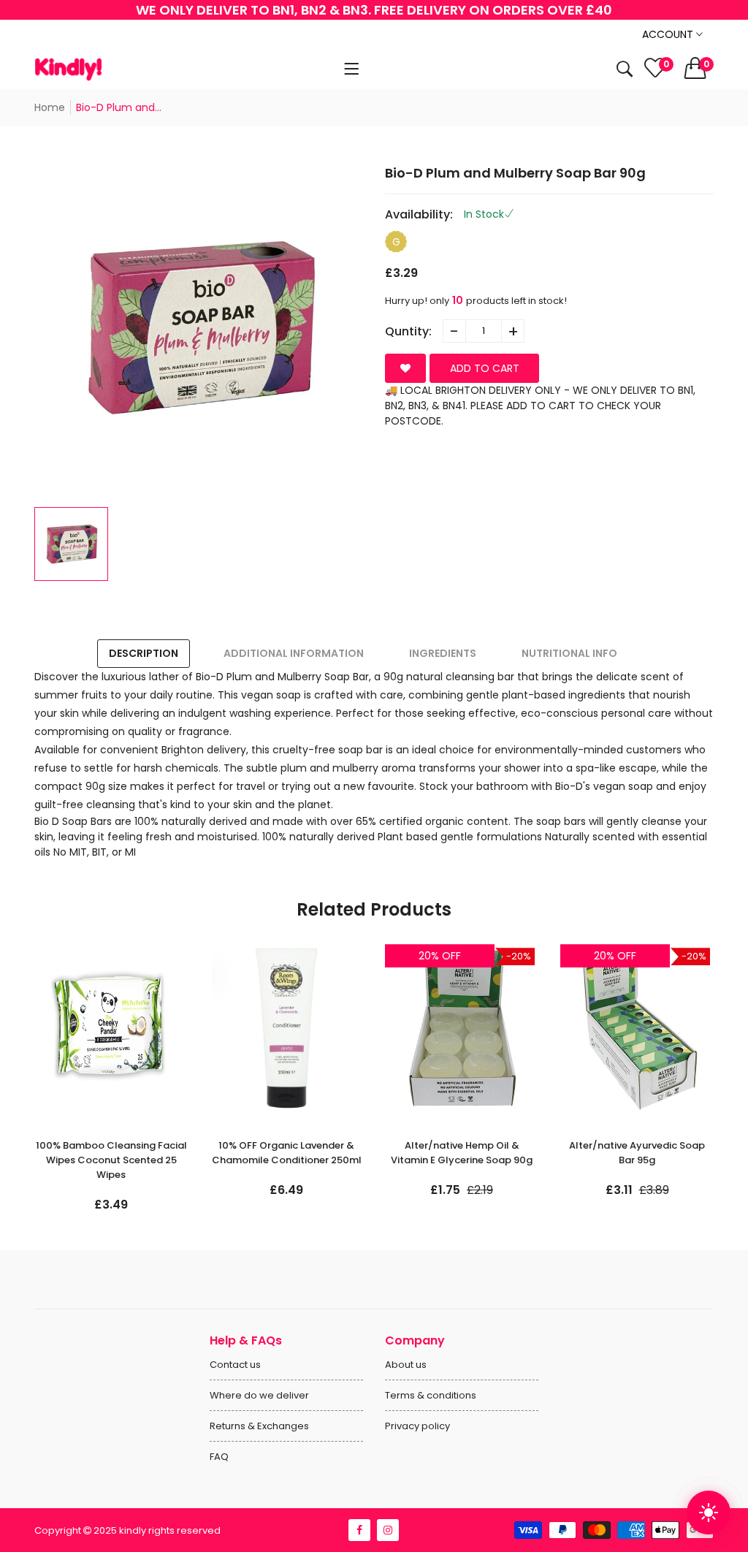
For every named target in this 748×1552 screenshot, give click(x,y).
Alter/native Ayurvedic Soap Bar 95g (637, 1152)
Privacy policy (417, 1426)
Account (669, 34)
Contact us (235, 1365)
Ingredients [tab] (442, 653)
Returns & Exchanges (259, 1426)
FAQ (219, 1457)
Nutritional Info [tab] (569, 653)
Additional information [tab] (294, 653)
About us (406, 1365)
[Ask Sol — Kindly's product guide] (708, 1512)
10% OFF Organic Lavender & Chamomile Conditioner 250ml (287, 1152)
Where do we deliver (259, 1395)
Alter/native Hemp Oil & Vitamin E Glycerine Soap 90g (462, 1152)
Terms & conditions (430, 1395)
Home (49, 107)
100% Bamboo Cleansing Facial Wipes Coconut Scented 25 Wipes (111, 1160)
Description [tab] (143, 653)
